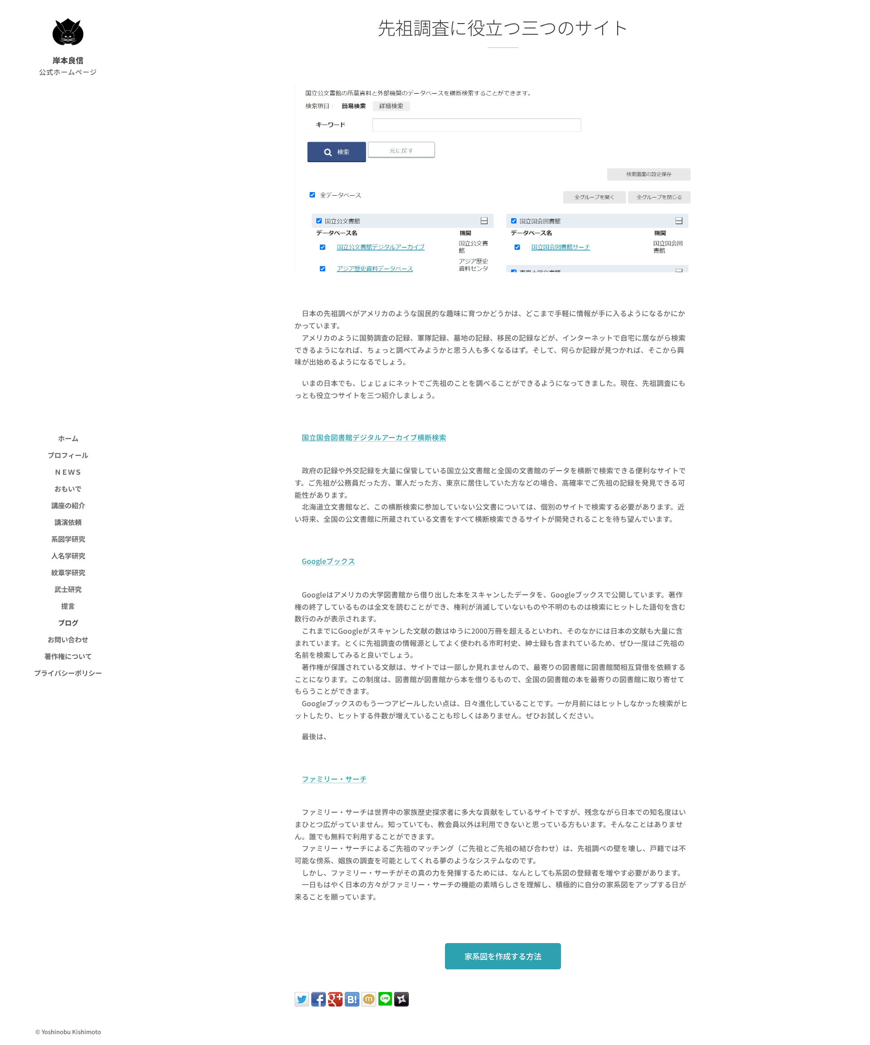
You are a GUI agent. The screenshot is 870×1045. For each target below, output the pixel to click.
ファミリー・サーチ (334, 779)
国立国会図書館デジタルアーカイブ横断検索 (374, 437)
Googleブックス (328, 561)
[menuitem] (68, 438)
